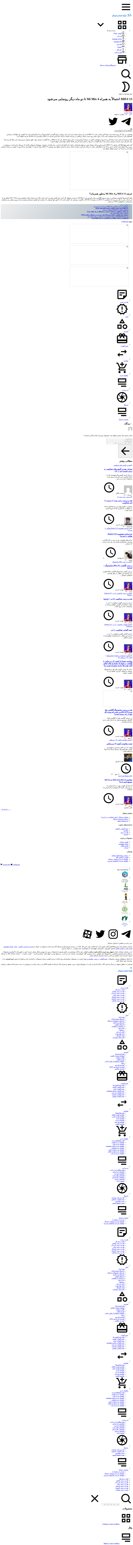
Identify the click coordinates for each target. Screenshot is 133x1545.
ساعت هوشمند (117, 39)
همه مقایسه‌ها (119, 1113)
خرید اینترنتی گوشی (24, 946)
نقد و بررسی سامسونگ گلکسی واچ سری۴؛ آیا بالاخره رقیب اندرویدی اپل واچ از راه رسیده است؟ (118, 712)
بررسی (96, 959)
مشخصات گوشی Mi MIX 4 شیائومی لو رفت (115, 210)
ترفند (122, 1063)
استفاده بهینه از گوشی (117, 1056)
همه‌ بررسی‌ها (120, 989)
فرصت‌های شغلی (122, 821)
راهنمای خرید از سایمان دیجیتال (118, 859)
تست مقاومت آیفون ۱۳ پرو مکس (119, 744)
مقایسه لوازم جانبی (118, 1116)
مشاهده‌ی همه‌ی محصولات (111, 1524)
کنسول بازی (120, 1181)
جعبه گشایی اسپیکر (118, 1094)
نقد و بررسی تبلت (118, 995)
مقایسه (126, 830)
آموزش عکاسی (119, 1069)
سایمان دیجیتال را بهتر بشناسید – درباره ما (114, 817)
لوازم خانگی (124, 846)
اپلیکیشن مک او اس (118, 1177)
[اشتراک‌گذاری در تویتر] (113, 127)
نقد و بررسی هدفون (118, 1000)
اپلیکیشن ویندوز (119, 1179)
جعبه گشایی (103, 959)
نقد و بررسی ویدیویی (117, 1197)
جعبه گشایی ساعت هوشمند (115, 1091)
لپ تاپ (119, 36)
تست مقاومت (119, 1201)
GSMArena (125, 221)
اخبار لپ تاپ (120, 1032)
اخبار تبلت (121, 1028)
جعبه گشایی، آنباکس (121, 829)
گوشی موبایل (117, 33)
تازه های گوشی (119, 1024)
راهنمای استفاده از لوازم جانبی (114, 1061)
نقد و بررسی (124, 832)
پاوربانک (119, 49)
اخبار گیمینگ (120, 1035)
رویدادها (121, 1030)
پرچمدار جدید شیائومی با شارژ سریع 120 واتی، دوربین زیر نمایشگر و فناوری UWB (104, 215)
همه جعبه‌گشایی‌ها (118, 1085)
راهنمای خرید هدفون (117, 1148)
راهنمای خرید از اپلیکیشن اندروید (118, 861)
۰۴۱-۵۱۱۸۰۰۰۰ (6, 809)
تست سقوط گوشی (118, 1203)
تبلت (15, 946)
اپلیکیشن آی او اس (118, 1172)
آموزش (126, 834)
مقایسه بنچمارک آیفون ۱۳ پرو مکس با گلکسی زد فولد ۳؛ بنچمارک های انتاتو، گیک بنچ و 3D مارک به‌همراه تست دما (117, 663)
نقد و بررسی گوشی (118, 991)
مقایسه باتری (120, 1118)
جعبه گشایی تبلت (118, 1089)
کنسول (119, 47)
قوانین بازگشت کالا (122, 857)
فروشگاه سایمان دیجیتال (108, 65)
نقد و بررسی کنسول (117, 999)
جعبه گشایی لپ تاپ (117, 1092)
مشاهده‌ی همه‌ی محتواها (112, 1543)
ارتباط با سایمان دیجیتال (120, 819)
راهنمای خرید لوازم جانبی (116, 1150)
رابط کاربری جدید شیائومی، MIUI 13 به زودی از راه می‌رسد (111, 206)
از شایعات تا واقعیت (118, 1026)
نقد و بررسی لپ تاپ (117, 993)
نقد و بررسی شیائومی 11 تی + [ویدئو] (117, 599)
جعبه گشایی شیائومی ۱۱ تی (121, 630)
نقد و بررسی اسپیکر (118, 997)
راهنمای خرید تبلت (118, 1144)
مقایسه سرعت (119, 1122)
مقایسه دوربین (119, 1120)
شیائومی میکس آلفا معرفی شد (119, 213)
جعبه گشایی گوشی (118, 1087)
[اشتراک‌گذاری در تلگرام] (125, 127)
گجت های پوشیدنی (118, 1037)
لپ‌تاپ (126, 847)
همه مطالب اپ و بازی (117, 1170)
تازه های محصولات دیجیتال (115, 1021)
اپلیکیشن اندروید (119, 1174)
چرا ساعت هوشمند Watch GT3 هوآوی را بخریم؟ (120, 535)
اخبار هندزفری (119, 1034)
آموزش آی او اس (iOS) (117, 1067)
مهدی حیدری (128, 112)
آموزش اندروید (119, 1065)
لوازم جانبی (118, 52)
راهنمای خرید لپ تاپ (117, 1153)
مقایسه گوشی (119, 1124)
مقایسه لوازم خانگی (117, 1115)
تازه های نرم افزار (118, 1022)
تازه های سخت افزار (117, 1019)
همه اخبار (121, 1017)
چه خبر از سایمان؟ (118, 1219)
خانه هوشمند (118, 41)
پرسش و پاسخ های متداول (119, 855)
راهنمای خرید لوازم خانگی (116, 1151)
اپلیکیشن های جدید (118, 1175)
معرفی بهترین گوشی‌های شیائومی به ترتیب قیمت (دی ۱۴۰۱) (118, 470)
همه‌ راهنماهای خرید (118, 1140)
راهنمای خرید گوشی (117, 1142)
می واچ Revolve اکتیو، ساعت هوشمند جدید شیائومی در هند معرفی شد (107, 216)
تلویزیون (119, 44)
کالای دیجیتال (120, 1057)
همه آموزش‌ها (119, 1054)
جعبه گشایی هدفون (118, 1096)
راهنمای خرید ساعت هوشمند (115, 1146)
